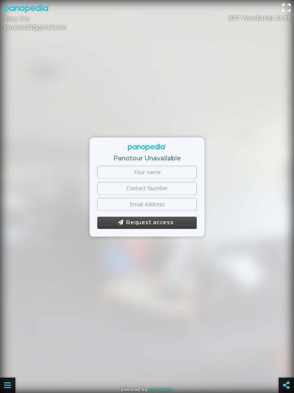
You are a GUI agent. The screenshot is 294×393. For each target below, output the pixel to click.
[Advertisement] (147, 17)
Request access (150, 222)
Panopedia (161, 389)
